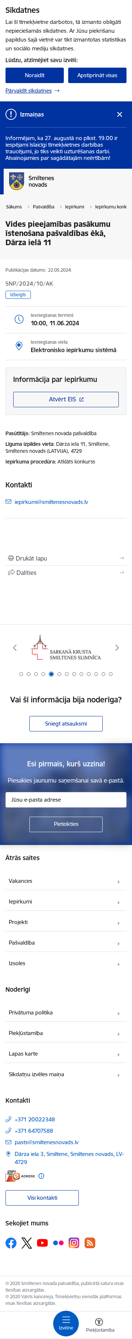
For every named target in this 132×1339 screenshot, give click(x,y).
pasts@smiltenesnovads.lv (46, 1142)
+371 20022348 (35, 1119)
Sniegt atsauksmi (66, 723)
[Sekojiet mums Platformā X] (26, 1243)
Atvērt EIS (62, 399)
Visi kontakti (42, 1197)
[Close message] (119, 114)
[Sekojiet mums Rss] (89, 1243)
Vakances (20, 880)
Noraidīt (34, 75)
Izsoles (17, 963)
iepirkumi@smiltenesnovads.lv (51, 501)
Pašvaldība (22, 942)
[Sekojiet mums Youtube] (42, 1242)
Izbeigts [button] (18, 294)
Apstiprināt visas (97, 75)
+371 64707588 (34, 1130)
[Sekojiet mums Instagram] (74, 1243)
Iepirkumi (20, 901)
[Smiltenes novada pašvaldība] (54, 190)
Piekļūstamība (26, 1033)
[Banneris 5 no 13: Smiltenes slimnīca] (66, 647)
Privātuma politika (31, 1012)
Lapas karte (23, 1053)
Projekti (18, 922)
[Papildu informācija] (41, 1176)
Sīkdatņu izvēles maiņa (36, 1074)
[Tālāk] (117, 647)
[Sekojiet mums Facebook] (11, 1243)
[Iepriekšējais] (15, 647)
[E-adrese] (20, 1176)
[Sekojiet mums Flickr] (58, 1242)
